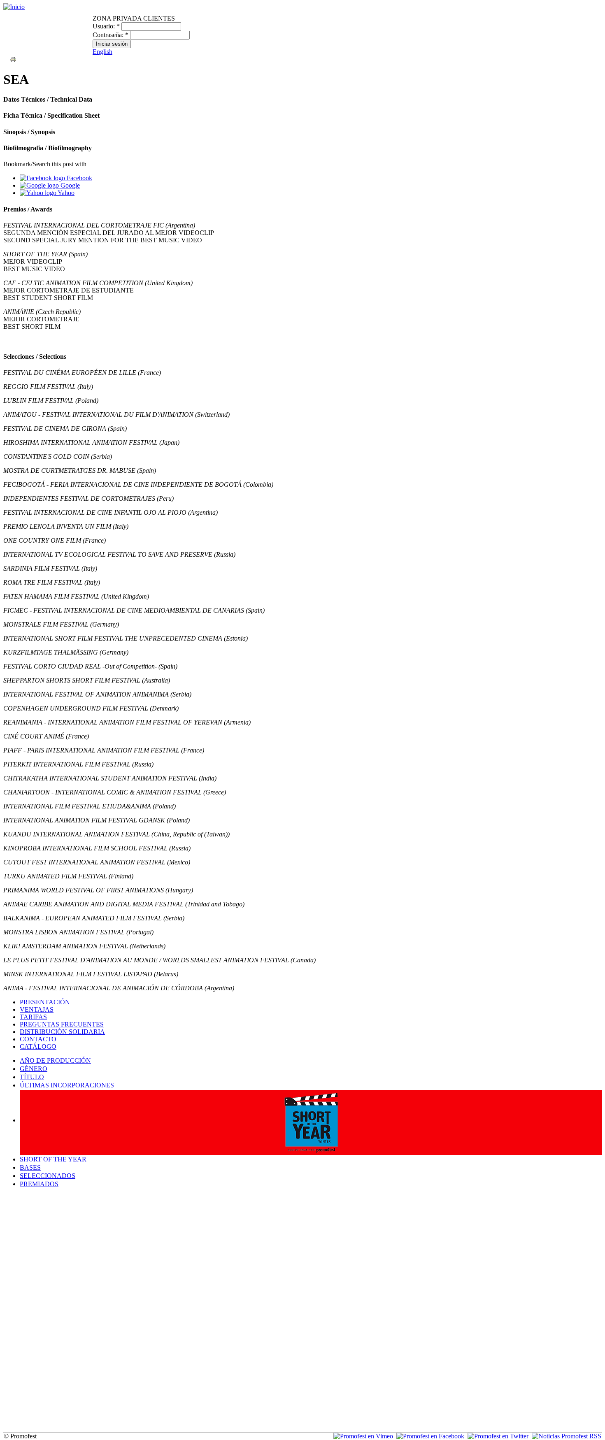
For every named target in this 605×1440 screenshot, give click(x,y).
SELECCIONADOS (47, 1175)
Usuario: (106, 26)
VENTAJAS (37, 1009)
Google (69, 185)
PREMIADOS (39, 1183)
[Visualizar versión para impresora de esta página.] (13, 59)
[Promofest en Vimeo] (363, 1436)
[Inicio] (14, 6)
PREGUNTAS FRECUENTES (62, 1024)
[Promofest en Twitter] (498, 1436)
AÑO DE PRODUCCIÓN (55, 1060)
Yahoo (65, 192)
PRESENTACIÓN (45, 1002)
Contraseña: (110, 34)
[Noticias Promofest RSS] (566, 1436)
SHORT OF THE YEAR (53, 1159)
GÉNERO (33, 1068)
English (102, 51)
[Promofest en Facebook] (430, 1436)
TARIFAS (33, 1016)
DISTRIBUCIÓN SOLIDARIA (62, 1031)
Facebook (78, 177)
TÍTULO (32, 1076)
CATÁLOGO (38, 1046)
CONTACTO (38, 1039)
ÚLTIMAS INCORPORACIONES (67, 1085)
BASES (30, 1167)
